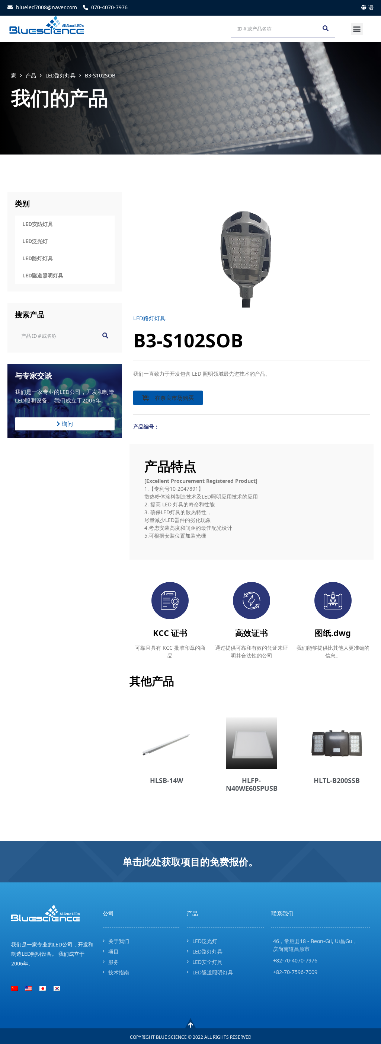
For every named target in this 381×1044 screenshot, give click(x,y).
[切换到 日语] (43, 988)
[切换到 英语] (29, 988)
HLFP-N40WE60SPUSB (252, 784)
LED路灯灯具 (60, 75)
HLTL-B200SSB (337, 780)
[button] (357, 29)
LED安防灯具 (37, 223)
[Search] (325, 28)
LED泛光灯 (35, 241)
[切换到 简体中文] (14, 988)
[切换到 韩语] (57, 988)
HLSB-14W (166, 780)
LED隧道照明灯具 (42, 275)
